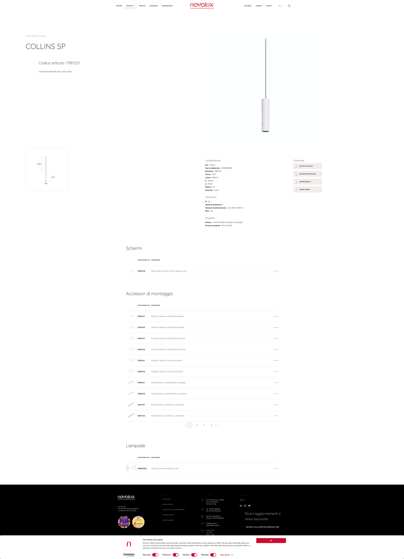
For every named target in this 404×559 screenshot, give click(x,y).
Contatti (259, 6)
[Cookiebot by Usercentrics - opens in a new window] (129, 554)
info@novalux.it (211, 523)
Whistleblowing (168, 520)
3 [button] (204, 425)
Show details (225, 555)
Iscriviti (269, 6)
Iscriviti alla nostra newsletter (262, 527)
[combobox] (279, 5)
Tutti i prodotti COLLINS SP (36, 36)
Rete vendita (166, 499)
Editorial (248, 6)
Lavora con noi (167, 504)
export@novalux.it (212, 525)
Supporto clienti (168, 515)
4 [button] (211, 425)
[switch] (176, 554)
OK (271, 540)
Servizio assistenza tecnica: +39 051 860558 (214, 517)
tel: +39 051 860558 (213, 509)
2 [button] (196, 425)
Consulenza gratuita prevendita (173, 509)
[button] (185, 425)
